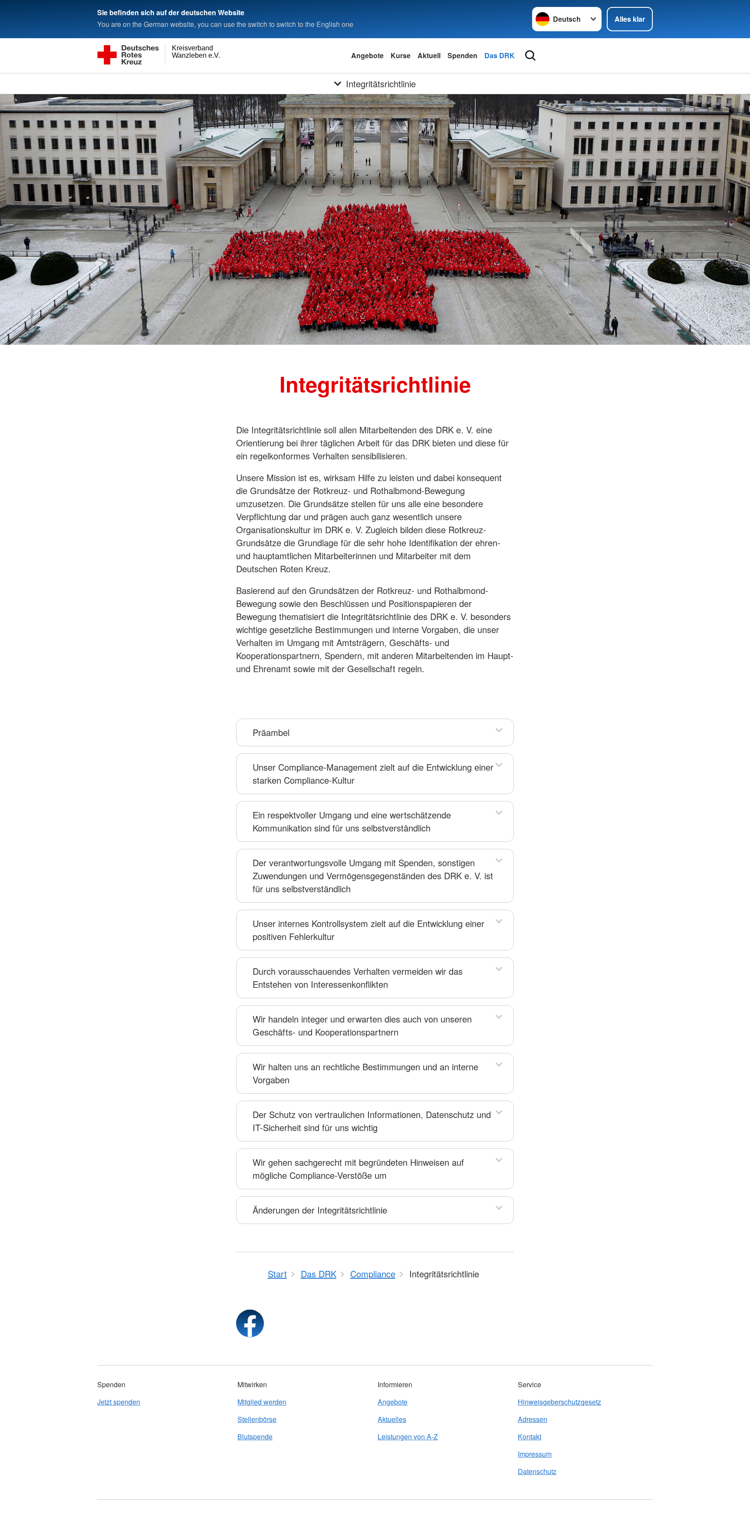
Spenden (462, 55)
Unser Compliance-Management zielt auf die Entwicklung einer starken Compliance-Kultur (373, 773)
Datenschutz (537, 1471)
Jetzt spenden (118, 1402)
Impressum (535, 1454)
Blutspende (255, 1437)
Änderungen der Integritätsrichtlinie (320, 1210)
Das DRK (499, 55)
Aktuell (429, 55)
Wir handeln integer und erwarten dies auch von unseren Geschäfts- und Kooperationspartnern (362, 1025)
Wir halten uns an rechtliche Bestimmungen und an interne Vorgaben (365, 1073)
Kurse (401, 55)
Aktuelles (392, 1419)
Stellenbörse (256, 1419)
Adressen (532, 1419)
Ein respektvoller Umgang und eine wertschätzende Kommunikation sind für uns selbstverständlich (352, 821)
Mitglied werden (261, 1402)
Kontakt (529, 1437)
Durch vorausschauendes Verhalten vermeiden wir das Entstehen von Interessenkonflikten (358, 977)
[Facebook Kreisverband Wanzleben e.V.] (250, 1323)
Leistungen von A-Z (408, 1437)
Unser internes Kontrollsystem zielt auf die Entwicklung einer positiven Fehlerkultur (368, 930)
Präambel (271, 732)
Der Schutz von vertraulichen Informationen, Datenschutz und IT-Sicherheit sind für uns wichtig (372, 1121)
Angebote (367, 55)
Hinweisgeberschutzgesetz (559, 1402)
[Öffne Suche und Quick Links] (530, 56)
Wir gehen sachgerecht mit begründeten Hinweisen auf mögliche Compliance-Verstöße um (358, 1168)
